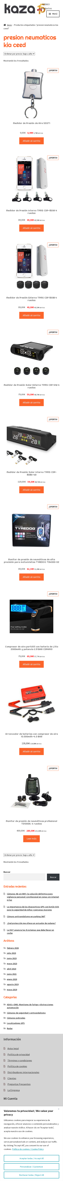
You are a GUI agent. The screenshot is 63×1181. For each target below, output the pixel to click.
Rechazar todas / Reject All (31, 1175)
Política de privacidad (18, 1054)
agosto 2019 (13, 984)
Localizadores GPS (16, 1023)
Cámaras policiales (16, 1018)
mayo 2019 (12, 989)
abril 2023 (11, 968)
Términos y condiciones (19, 1060)
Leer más (31, 838)
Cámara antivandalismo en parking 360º (26, 916)
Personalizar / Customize (31, 1166)
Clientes (11, 1078)
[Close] (60, 1109)
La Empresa (13, 1090)
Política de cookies (17, 1066)
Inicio (9, 25)
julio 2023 (11, 953)
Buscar (7, 872)
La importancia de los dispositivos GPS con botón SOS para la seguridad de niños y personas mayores (33, 908)
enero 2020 (12, 979)
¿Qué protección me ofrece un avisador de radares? (31, 923)
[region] (31, 1143)
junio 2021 (12, 974)
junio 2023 (12, 958)
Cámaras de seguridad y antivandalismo (26, 1012)
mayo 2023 (12, 963)
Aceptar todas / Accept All (32, 1158)
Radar (10, 1028)
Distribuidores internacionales (23, 1072)
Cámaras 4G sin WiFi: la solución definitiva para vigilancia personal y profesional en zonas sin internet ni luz (33, 896)
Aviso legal (13, 1048)
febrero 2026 (13, 948)
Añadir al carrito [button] (31, 140)
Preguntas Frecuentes (19, 1084)
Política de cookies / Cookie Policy (28, 1149)
